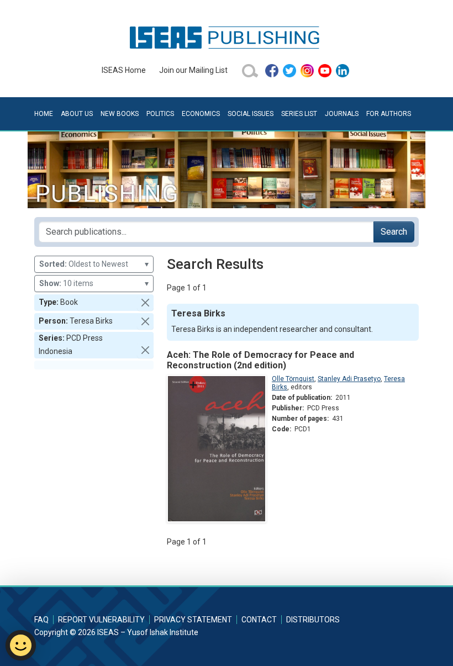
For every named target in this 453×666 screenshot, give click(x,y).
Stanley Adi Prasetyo (349, 379)
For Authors (388, 114)
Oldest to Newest (94, 264)
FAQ (41, 619)
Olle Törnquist (293, 379)
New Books (120, 114)
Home (43, 114)
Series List (299, 114)
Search (394, 231)
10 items (94, 283)
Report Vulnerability (101, 619)
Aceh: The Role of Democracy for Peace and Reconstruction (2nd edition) (260, 360)
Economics (201, 114)
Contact (259, 619)
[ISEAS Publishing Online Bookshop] (226, 37)
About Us (77, 114)
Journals (342, 114)
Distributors (313, 619)
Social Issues (250, 114)
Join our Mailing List (193, 70)
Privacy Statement (193, 619)
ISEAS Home (124, 70)
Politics (160, 114)
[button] (145, 302)
